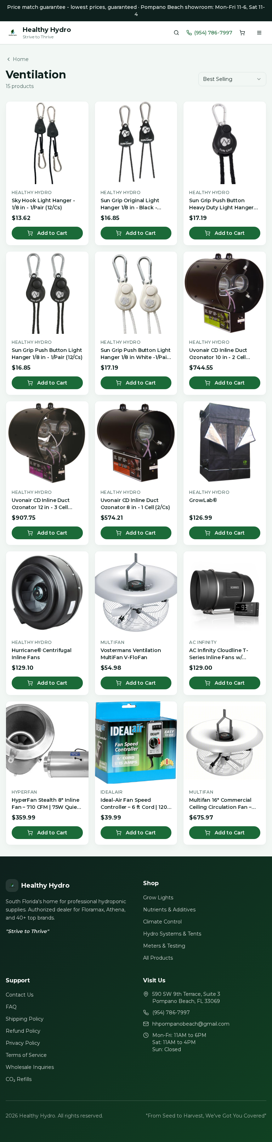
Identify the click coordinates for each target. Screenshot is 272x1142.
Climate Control (162, 921)
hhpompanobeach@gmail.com (191, 1024)
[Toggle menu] (259, 33)
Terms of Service (26, 1055)
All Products (158, 958)
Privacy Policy (23, 1043)
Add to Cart (52, 233)
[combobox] (232, 79)
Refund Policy (23, 1031)
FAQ (11, 1007)
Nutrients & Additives (169, 909)
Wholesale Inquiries (30, 1067)
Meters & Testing (164, 946)
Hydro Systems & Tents (172, 934)
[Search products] (176, 33)
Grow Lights (158, 897)
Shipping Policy (25, 1019)
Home (21, 59)
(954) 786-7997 (213, 32)
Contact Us (19, 995)
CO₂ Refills (19, 1079)
